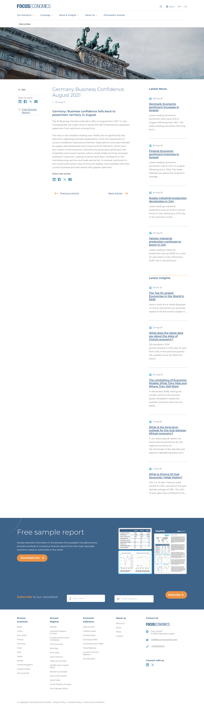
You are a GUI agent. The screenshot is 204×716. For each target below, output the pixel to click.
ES (186, 6)
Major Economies (58, 661)
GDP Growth (89, 627)
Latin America (56, 657)
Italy (19, 652)
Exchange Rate (90, 639)
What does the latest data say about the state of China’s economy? (166, 336)
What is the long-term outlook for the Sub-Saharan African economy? (167, 430)
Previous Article (69, 193)
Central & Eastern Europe (58, 632)
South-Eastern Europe (60, 684)
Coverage (45, 15)
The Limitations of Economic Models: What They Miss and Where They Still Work (168, 383)
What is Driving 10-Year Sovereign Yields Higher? (165, 476)
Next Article (115, 193)
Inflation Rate (89, 631)
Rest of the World (58, 676)
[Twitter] (152, 664)
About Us (90, 15)
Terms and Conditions (94, 702)
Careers (119, 636)
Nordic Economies (58, 672)
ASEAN (53, 627)
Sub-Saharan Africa (59, 688)
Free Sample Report (29, 111)
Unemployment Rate (93, 644)
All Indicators (89, 659)
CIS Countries (56, 644)
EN (179, 6)
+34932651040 (158, 646)
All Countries (23, 673)
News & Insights (67, 15)
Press (118, 632)
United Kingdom (25, 665)
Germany (21, 644)
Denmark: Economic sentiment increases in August (164, 107)
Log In (171, 6)
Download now (30, 557)
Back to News (25, 24)
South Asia (55, 680)
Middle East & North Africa (59, 666)
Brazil (19, 627)
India (19, 648)
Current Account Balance (91, 653)
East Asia (54, 648)
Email (118, 593)
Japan (20, 656)
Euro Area (21, 635)
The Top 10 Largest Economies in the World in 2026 (166, 296)
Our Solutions (24, 15)
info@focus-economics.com (164, 639)
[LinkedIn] (147, 664)
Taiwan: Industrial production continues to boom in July (165, 241)
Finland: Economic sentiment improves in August (164, 154)
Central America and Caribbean (59, 639)
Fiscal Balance (89, 648)
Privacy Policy (59, 702)
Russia (20, 660)
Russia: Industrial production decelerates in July (168, 200)
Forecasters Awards (114, 15)
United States (23, 669)
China (20, 631)
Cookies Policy (74, 702)
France (20, 639)
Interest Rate (89, 635)
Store (118, 628)
